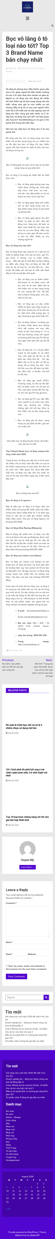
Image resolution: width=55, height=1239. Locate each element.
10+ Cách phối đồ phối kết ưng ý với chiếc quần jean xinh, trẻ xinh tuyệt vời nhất (26, 772)
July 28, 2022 (13, 733)
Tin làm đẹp (11, 1151)
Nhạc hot (10, 1126)
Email (9, 954)
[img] (27, 18)
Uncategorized (12, 1160)
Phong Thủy (11, 1139)
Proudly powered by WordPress (23, 1232)
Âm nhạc (10, 1111)
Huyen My (12, 68)
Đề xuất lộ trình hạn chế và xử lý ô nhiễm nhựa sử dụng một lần (24, 726)
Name (9, 942)
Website (32, 954)
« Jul (8, 1208)
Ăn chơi (9, 1114)
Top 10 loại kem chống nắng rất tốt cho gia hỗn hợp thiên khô (27, 818)
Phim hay (10, 1135)
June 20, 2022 (26, 68)
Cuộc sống (11, 1120)
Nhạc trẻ (10, 1132)
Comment (11, 903)
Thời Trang (38, 68)
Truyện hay (11, 1157)
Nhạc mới (10, 1129)
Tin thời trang (12, 1154)
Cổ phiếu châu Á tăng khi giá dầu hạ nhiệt (24, 1041)
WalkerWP (34, 1235)
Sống (8, 1145)
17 (7, 1194)
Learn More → (27, 867)
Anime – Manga (13, 1117)
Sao (8, 1142)
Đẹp (8, 1123)
